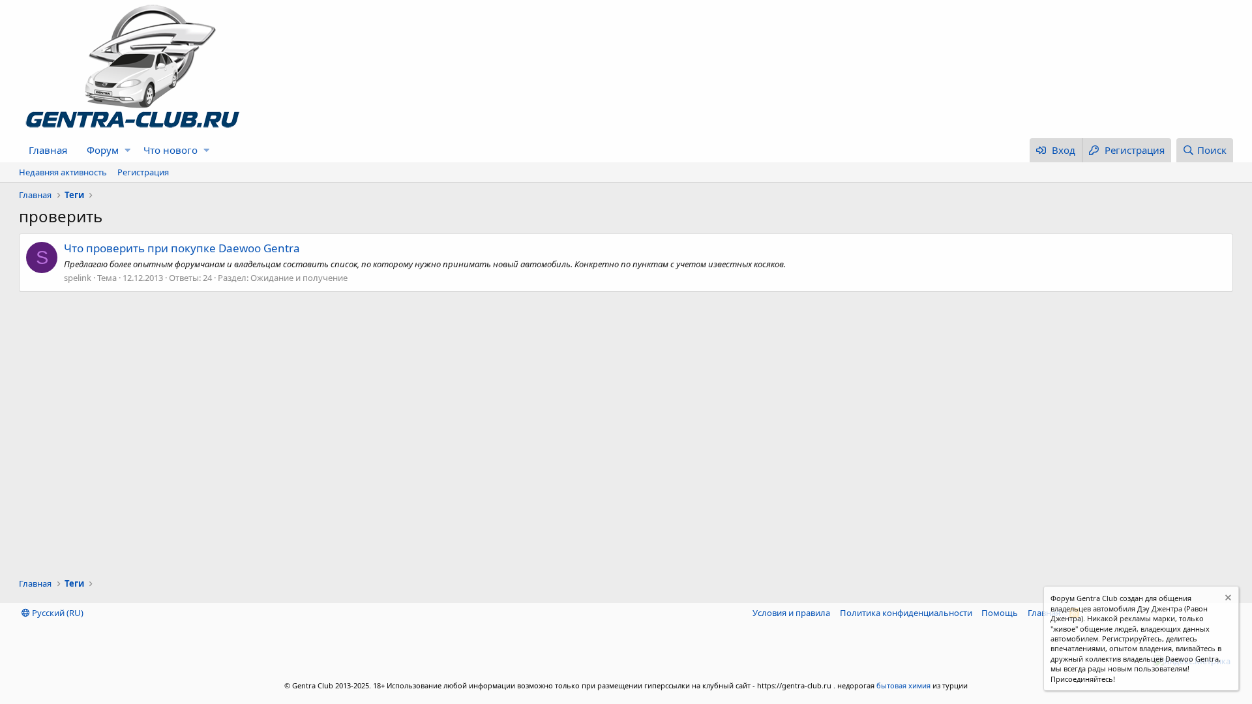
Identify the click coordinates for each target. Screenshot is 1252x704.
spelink (77, 278)
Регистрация (143, 172)
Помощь (999, 613)
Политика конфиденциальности (906, 613)
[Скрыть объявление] (1227, 599)
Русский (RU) (56, 613)
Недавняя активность (63, 172)
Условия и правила (791, 613)
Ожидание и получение (299, 278)
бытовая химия (903, 685)
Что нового (170, 149)
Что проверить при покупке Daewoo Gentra (182, 248)
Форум (103, 149)
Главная (48, 149)
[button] (127, 150)
